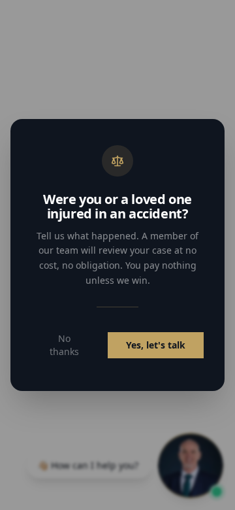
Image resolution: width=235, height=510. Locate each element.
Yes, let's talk (155, 345)
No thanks (64, 345)
